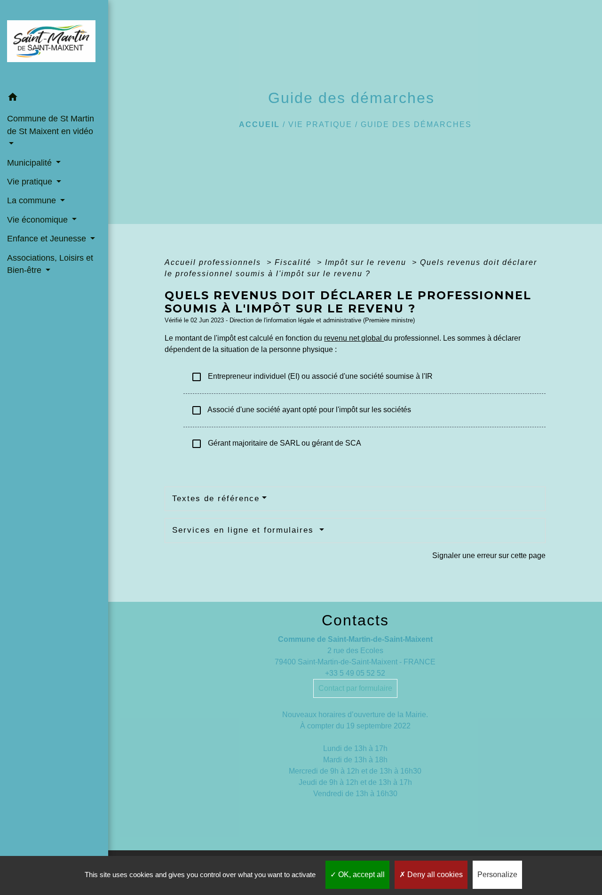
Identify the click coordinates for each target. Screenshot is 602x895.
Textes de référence (216, 498)
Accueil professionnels (214, 262)
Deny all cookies (434, 875)
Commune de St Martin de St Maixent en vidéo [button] (50, 125)
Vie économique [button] (38, 219)
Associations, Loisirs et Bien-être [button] (50, 264)
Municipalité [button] (30, 163)
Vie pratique (320, 124)
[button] (54, 98)
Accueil (259, 124)
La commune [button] (32, 200)
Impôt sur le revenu (367, 262)
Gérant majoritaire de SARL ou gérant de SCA (276, 443)
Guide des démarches (416, 124)
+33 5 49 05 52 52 (355, 673)
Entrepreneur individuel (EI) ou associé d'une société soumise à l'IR (312, 377)
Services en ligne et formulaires (244, 530)
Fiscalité (294, 262)
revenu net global (354, 338)
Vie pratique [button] (31, 181)
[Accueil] (54, 44)
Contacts (355, 620)
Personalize (497, 875)
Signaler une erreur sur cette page (489, 555)
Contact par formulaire (355, 688)
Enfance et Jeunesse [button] (47, 238)
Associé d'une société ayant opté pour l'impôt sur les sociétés (301, 410)
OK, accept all (360, 875)
